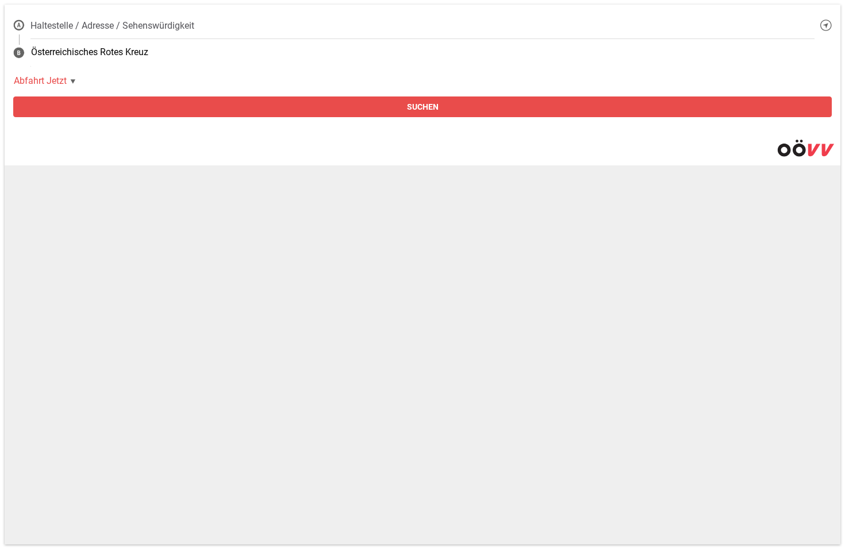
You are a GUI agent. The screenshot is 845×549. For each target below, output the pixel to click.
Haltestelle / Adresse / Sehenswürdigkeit (112, 25)
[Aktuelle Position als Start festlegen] (826, 25)
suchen (423, 106)
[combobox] (422, 25)
